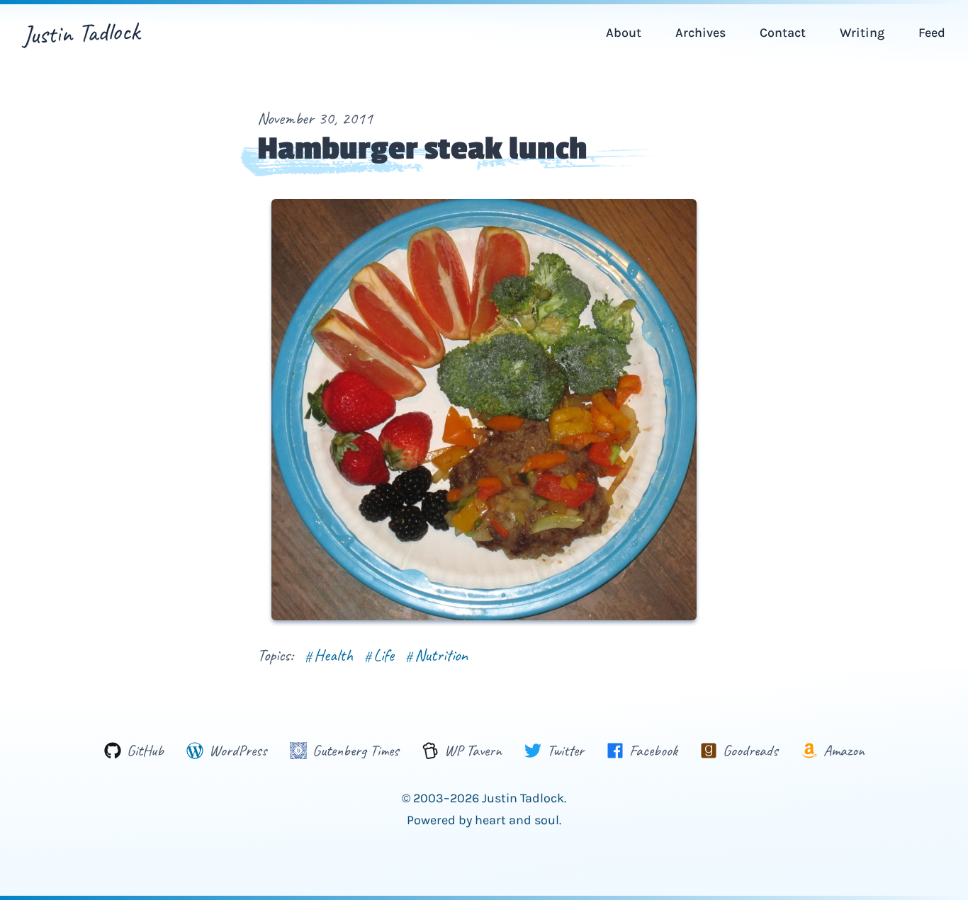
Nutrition (436, 655)
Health (329, 655)
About (623, 32)
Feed (931, 32)
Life (379, 655)
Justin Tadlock (81, 32)
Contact (783, 32)
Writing (862, 32)
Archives (700, 32)
